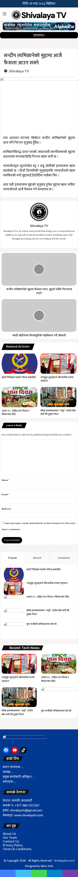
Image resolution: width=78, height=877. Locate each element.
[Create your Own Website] (39, 26)
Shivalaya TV (19, 71)
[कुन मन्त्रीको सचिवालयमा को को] (14, 629)
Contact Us (11, 841)
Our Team (10, 837)
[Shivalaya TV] (39, 14)
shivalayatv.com (63, 860)
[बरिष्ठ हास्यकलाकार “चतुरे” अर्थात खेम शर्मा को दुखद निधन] (58, 397)
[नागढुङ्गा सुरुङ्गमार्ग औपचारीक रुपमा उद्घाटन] (58, 364)
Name (6, 480)
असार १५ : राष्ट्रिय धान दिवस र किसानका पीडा (16, 412)
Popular (12, 558)
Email (5, 494)
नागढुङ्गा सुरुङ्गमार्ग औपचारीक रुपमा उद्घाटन (56, 379)
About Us (9, 834)
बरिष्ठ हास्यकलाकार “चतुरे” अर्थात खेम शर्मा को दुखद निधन (58, 412)
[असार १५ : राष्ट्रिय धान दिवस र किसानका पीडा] (20, 397)
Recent (37, 558)
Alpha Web (46, 866)
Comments (64, 558)
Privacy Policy (13, 845)
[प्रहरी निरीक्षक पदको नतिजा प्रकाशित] (20, 364)
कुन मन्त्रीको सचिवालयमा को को (41, 624)
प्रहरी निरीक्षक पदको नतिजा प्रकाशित (19, 377)
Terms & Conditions (17, 849)
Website (6, 509)
